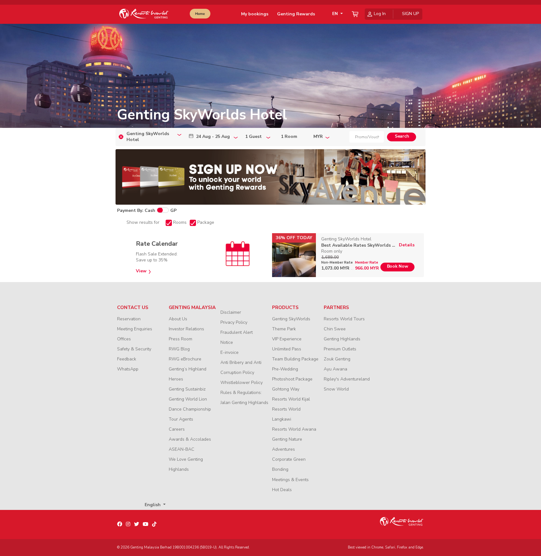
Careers (177, 429)
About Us (178, 319)
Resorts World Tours (344, 319)
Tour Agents (181, 419)
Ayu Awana (335, 369)
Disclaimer (230, 312)
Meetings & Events (290, 480)
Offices (124, 339)
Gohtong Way (285, 389)
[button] (336, 13)
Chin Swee (335, 329)
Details (407, 245)
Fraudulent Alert (236, 332)
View (141, 271)
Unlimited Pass (286, 349)
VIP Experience (286, 339)
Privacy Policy (233, 322)
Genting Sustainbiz (187, 389)
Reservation (129, 319)
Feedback (126, 359)
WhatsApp (127, 369)
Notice (226, 342)
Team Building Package (295, 359)
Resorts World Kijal (291, 399)
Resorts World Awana (294, 429)
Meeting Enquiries (134, 329)
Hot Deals (282, 490)
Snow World (336, 389)
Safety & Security (134, 349)
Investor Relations (186, 329)
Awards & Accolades (190, 439)
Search (402, 136)
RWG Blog (179, 349)
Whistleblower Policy (241, 383)
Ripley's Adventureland (347, 379)
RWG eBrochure (185, 359)
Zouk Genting (337, 359)
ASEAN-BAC (181, 449)
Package (205, 222)
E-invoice (229, 352)
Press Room (180, 339)
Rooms (180, 222)
